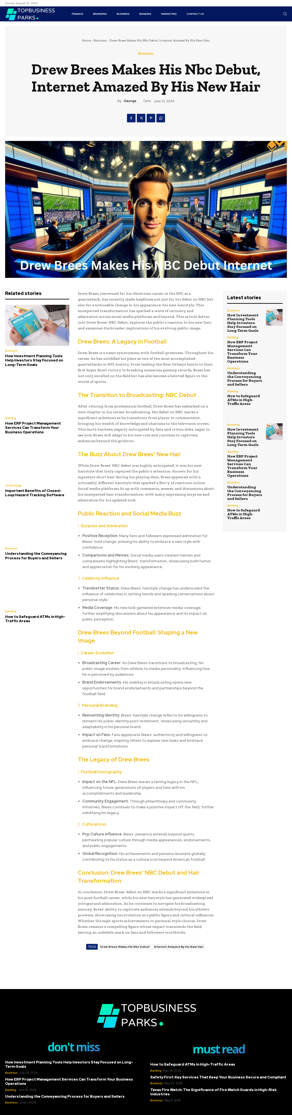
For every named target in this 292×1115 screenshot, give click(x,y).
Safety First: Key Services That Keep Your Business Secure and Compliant (218, 1077)
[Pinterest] (151, 118)
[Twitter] (141, 118)
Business (100, 40)
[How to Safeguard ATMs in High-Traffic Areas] (37, 586)
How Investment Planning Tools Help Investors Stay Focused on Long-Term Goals (34, 360)
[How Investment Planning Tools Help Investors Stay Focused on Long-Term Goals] (37, 325)
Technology (13, 485)
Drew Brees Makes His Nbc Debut (125, 947)
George (130, 101)
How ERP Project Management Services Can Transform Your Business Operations (33, 427)
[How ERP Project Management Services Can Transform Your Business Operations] (37, 392)
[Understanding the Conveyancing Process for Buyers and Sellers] (37, 523)
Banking (10, 418)
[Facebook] (131, 118)
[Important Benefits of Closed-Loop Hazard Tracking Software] (37, 460)
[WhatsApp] (160, 118)
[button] (285, 14)
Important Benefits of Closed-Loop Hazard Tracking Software (34, 492)
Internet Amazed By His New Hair (179, 947)
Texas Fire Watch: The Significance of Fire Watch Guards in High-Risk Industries (213, 1091)
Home (86, 40)
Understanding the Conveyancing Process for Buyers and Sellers (36, 555)
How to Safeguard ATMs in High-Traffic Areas (35, 618)
